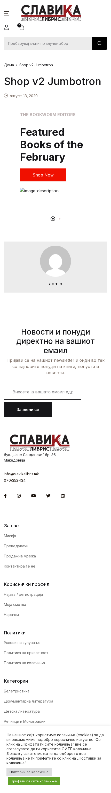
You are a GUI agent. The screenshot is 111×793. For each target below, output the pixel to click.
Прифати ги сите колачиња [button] (34, 781)
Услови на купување (22, 642)
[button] (6, 13)
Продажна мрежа (20, 556)
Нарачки (11, 614)
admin (55, 283)
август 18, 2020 (24, 95)
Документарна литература (28, 701)
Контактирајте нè (19, 566)
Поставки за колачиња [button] (29, 772)
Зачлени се (28, 409)
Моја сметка (15, 604)
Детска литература (22, 711)
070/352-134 (15, 480)
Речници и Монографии (24, 721)
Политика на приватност (26, 652)
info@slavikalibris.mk (21, 474)
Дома (9, 65)
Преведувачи (16, 546)
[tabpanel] (55, 152)
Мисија (10, 536)
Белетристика (16, 691)
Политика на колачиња (24, 663)
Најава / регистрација (23, 594)
